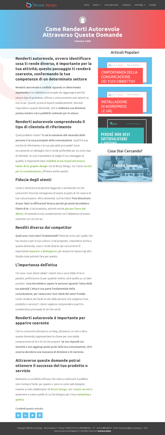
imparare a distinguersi (43, 251)
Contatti (152, 5)
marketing (83, 394)
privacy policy (104, 431)
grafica (19, 399)
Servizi (95, 5)
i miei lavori (126, 5)
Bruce (86, 5)
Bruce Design (59, 389)
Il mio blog (139, 5)
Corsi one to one (111, 5)
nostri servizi (82, 389)
